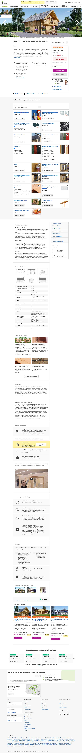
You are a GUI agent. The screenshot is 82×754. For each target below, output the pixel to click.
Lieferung (26, 703)
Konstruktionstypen (28, 718)
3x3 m (41, 741)
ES (38, 751)
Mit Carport (22, 743)
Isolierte (66, 739)
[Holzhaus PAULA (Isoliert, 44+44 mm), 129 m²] (59, 612)
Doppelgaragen (10, 743)
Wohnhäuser (30, 737)
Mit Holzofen (68, 744)
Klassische (14, 737)
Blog (42, 707)
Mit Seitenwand (21, 744)
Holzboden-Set (17, 185)
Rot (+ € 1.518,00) (18, 151)
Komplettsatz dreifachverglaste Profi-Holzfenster (50, 176)
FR (33, 751)
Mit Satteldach (15, 741)
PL (46, 751)
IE (47, 751)
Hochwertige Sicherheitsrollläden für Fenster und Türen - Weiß (50, 113)
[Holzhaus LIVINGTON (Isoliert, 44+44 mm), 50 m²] (22, 612)
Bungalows (42, 737)
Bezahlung (26, 701)
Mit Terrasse (70, 740)
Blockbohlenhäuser (40, 739)
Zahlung (54, 238)
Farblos (15, 164)
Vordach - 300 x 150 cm (47, 200)
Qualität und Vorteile (56, 228)
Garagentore (26, 726)
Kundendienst (71, 2)
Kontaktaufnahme (44, 709)
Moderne (19, 737)
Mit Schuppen (64, 740)
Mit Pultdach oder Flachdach (24, 741)
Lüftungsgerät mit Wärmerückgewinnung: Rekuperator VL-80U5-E (50, 187)
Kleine (22, 737)
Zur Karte (11, 694)
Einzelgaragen (71, 741)
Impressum (61, 705)
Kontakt (65, 2)
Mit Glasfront (33, 741)
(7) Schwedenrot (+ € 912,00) (49, 157)
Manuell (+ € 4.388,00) (19, 128)
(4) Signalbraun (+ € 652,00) (49, 153)
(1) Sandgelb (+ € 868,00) (48, 150)
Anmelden (38, 676)
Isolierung (26, 720)
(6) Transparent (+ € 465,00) (49, 159)
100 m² (57, 737)
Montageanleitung (56, 233)
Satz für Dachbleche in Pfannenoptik (50, 134)
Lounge (54, 740)
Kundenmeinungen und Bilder (58, 241)
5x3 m (51, 741)
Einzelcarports (53, 743)
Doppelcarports (60, 743)
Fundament (26, 716)
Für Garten (46, 739)
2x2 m (38, 741)
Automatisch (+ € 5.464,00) (49, 118)
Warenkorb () (77, 2)
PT (40, 751)
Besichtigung (44, 705)
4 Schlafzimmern (24, 739)
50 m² (51, 737)
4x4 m (47, 741)
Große (26, 737)
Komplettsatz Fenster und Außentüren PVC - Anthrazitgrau (22, 176)
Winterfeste (47, 737)
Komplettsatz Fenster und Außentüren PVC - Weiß (50, 165)
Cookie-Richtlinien (62, 703)
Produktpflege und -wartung (29, 728)
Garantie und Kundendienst (58, 231)
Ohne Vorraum (44, 744)
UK (31, 751)
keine (45, 115)
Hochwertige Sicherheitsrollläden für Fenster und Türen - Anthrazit (21, 124)
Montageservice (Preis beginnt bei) (21, 112)
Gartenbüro (50, 740)
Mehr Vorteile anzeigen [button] (32, 376)
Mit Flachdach (34, 743)
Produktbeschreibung (57, 223)
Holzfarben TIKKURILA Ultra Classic (50, 146)
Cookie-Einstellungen (63, 707)
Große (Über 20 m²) (43, 740)
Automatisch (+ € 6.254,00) (20, 129)
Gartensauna (31, 744)
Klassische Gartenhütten (16, 740)
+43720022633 (51, 2)
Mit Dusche (55, 744)
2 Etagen (61, 737)
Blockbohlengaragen (42, 743)
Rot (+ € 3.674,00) (47, 138)
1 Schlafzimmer (67, 737)
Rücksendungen (27, 709)
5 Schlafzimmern (31, 739)
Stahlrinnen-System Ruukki (48, 123)
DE (35, 751)
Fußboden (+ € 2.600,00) (20, 189)
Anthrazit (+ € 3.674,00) (48, 141)
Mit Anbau (59, 740)
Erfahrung (43, 703)
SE (44, 751)
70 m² (54, 737)
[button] (20, 272)
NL (42, 751)
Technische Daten (56, 225)
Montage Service (27, 705)
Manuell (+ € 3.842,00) (48, 116)
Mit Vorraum (49, 744)
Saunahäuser (37, 744)
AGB (60, 701)
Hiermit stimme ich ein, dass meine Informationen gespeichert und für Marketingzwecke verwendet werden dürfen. (23, 681)
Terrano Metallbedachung (19, 134)
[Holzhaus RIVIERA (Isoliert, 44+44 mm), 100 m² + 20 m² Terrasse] (41, 612)
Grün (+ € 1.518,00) (19, 150)
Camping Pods (59, 741)
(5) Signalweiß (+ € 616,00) (49, 156)
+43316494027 (26, 3)
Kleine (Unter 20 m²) (35, 740)
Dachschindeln (17, 146)
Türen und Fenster (27, 724)
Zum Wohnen (52, 739)
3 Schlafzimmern (17, 739)
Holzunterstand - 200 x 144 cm (20, 200)
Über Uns (43, 701)
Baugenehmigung (27, 714)
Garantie (25, 707)
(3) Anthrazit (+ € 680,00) (48, 154)
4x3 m (44, 741)
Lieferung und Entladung (57, 236)
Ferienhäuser (36, 737)
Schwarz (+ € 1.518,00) (19, 153)
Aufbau (25, 730)
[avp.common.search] (80, 6)
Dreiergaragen (16, 743)
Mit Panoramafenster (27, 745)
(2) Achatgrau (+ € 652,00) (49, 151)
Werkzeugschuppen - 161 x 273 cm (21, 210)
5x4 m (54, 741)
